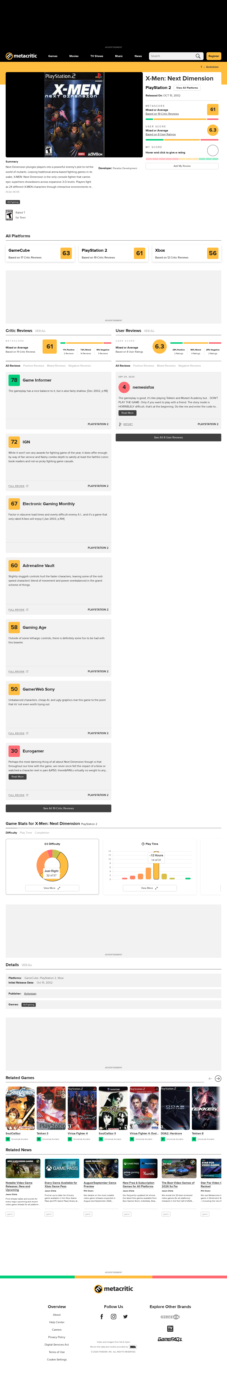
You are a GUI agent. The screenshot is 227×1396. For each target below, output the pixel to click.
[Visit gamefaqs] (170, 1341)
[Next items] (218, 1078)
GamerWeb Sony (33, 689)
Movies (74, 56)
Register (214, 56)
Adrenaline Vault (33, 565)
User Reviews (128, 330)
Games (52, 56)
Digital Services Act (57, 1344)
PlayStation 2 (98, 424)
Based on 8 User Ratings (161, 134)
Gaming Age (28, 627)
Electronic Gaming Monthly (43, 503)
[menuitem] (52, 56)
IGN (20, 442)
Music (119, 56)
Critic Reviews (19, 330)
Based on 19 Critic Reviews (162, 114)
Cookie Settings (57, 1359)
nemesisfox (138, 387)
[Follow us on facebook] (102, 1318)
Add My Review (182, 166)
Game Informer (31, 380)
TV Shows (96, 56)
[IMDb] (133, 1347)
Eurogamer (27, 751)
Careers (57, 1330)
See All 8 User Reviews (168, 437)
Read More (18, 776)
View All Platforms (187, 87)
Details (12, 964)
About (57, 1315)
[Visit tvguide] (170, 1331)
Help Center (56, 1322)
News (138, 56)
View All (40, 330)
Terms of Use (57, 1352)
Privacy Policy (56, 1337)
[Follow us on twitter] (125, 1318)
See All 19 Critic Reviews (58, 808)
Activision (212, 67)
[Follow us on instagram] (113, 1318)
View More (49, 888)
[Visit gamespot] (170, 1319)
